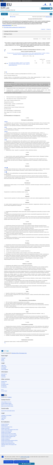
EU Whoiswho (3, 385)
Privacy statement (4, 369)
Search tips (13, 16)
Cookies (2, 419)
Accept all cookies (8, 461)
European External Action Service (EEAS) (8, 433)
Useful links (3, 376)
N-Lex (2, 389)
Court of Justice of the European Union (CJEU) (9, 429)
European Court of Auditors (6, 432)
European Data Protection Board (7, 441)
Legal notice (3, 365)
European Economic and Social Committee (9, 435)
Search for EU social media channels (8, 410)
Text (5, 36)
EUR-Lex (5, 8)
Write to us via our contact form (7, 404)
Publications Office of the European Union (19, 353)
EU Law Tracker (4, 390)
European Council (4, 425)
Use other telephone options (6, 403)
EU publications (4, 387)
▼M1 (5, 121)
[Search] (51, 14)
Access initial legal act (7, 25)
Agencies (3, 445)
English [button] (50, 5)
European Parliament (5, 424)
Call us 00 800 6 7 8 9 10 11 (6, 402)
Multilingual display (8, 34)
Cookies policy (4, 366)
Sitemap (2, 360)
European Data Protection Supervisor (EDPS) (9, 440)
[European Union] (4, 395)
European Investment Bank (6, 437)
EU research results (4, 384)
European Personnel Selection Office (8, 443)
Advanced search (49, 16)
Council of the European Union (6, 426)
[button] (26, 464)
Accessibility (3, 368)
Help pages (3, 358)
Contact (2, 359)
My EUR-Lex (45, 5)
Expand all (43, 29)
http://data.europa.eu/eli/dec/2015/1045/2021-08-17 (15, 27)
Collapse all (49, 29)
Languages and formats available (11, 31)
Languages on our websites (6, 415)
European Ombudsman (5, 439)
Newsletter (3, 375)
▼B (5, 127)
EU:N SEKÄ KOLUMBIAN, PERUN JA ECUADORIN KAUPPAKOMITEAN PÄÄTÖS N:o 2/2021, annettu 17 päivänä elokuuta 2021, (19, 64)
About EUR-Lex (4, 374)
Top (5, 342)
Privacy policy (3, 416)
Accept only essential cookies (21, 461)
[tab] (26, 31)
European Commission (5, 428)
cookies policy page (24, 456)
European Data (4, 381)
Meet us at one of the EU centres (7, 406)
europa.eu (10, 397)
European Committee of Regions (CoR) (8, 436)
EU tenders (3, 382)
